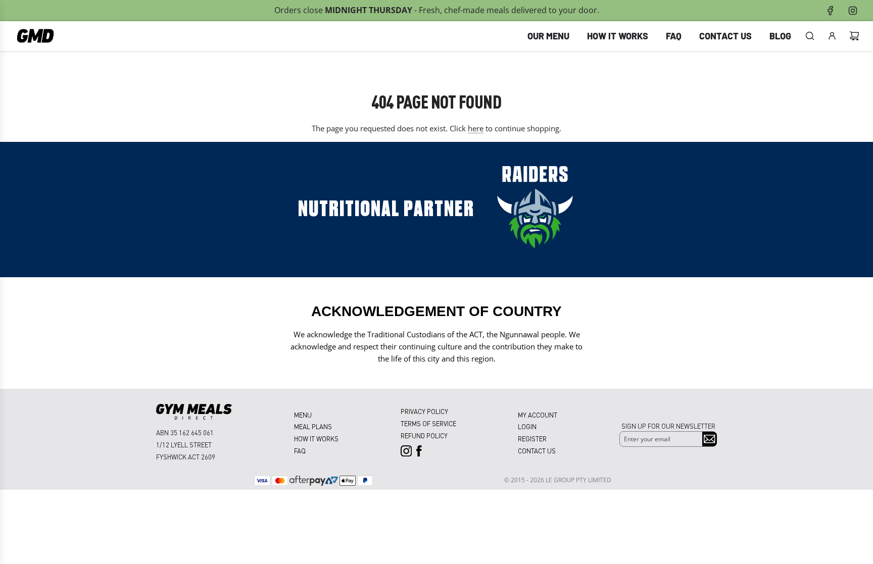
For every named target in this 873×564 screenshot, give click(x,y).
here (475, 128)
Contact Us (537, 450)
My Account (537, 415)
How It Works (316, 438)
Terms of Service (428, 423)
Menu (303, 415)
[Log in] (832, 36)
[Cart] (854, 36)
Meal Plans (313, 426)
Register (532, 438)
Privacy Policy (424, 411)
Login (527, 426)
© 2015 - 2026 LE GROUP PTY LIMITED (557, 480)
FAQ (300, 450)
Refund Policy (424, 435)
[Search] (810, 36)
